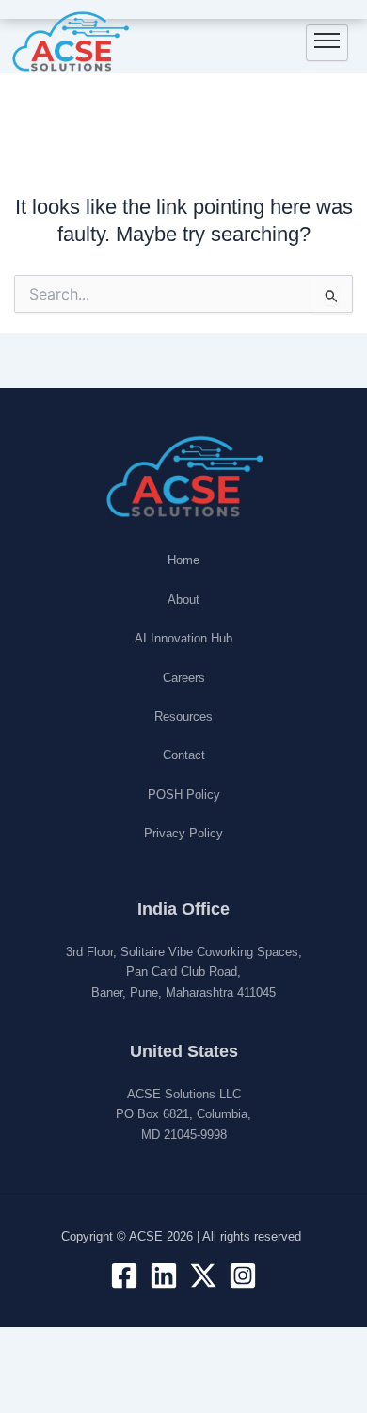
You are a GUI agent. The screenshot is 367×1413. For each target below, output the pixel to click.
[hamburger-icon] (327, 42)
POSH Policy (184, 795)
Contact (184, 755)
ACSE (146, 1236)
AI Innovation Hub (183, 638)
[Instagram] (243, 1275)
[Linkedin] (164, 1275)
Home (183, 560)
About (183, 600)
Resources (183, 716)
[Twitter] (203, 1275)
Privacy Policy (183, 833)
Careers (184, 678)
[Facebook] (124, 1275)
